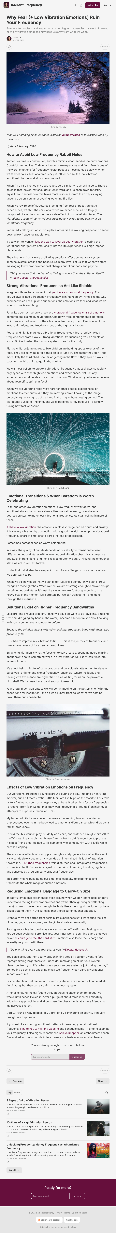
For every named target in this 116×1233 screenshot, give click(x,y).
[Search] (75, 5)
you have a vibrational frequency (72, 292)
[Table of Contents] (3, 616)
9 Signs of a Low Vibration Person (28, 1100)
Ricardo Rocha (62, 488)
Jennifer (17, 37)
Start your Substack (50, 1219)
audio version (71, 135)
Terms (67, 1212)
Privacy (59, 1212)
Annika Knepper (69, 1033)
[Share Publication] (81, 5)
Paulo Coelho (20, 277)
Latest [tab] (17, 1092)
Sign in (107, 5)
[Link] (2, 154)
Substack (44, 1227)
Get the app (72, 1219)
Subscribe (92, 5)
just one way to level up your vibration (59, 241)
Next (100, 1081)
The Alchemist (39, 277)
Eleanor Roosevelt (76, 949)
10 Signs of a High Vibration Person (29, 1122)
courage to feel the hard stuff (36, 938)
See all (12, 1170)
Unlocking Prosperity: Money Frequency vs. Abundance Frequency (43, 1146)
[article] (58, 1107)
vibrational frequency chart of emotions (79, 312)
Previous (17, 1081)
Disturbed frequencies (36, 863)
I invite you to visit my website (39, 1028)
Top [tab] (9, 1092)
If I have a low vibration (21, 527)
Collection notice (79, 1212)
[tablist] (14, 1092)
